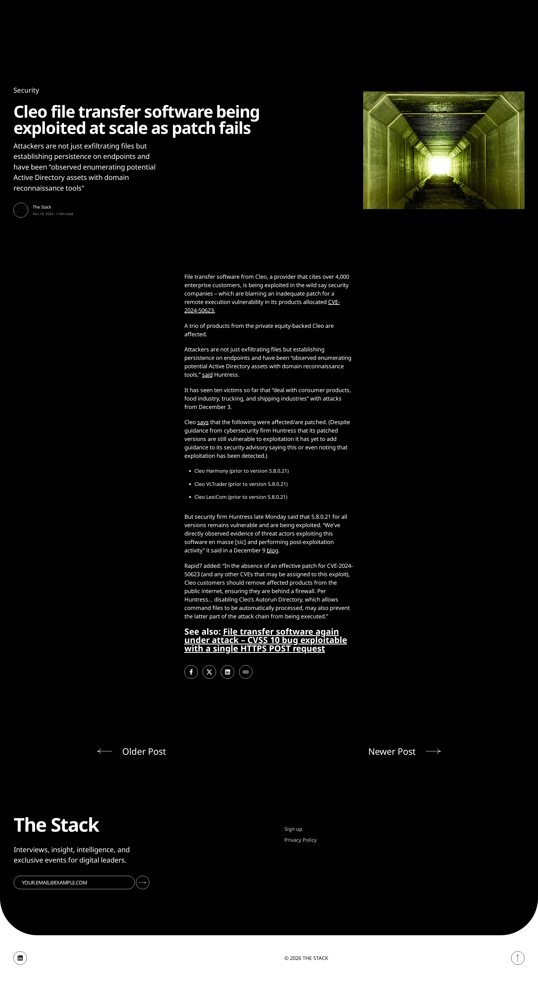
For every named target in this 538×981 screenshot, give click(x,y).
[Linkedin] (20, 958)
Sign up (293, 828)
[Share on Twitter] (209, 672)
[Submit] (142, 882)
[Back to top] (518, 958)
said (207, 374)
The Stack (42, 207)
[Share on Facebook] (191, 672)
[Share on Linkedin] (227, 672)
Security (26, 90)
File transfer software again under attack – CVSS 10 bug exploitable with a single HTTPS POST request (265, 640)
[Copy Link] (245, 672)
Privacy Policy (300, 839)
